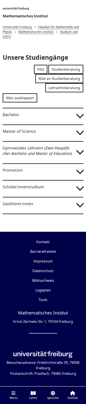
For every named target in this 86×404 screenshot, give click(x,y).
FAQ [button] (40, 69)
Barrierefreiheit (43, 251)
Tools (43, 299)
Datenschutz (43, 270)
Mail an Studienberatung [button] (59, 78)
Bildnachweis (43, 280)
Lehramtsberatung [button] (64, 87)
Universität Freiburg (17, 27)
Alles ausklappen (20, 97)
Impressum (43, 261)
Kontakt (43, 241)
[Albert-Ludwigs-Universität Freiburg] (43, 8)
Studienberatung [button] (66, 69)
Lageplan (43, 290)
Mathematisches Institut (25, 16)
